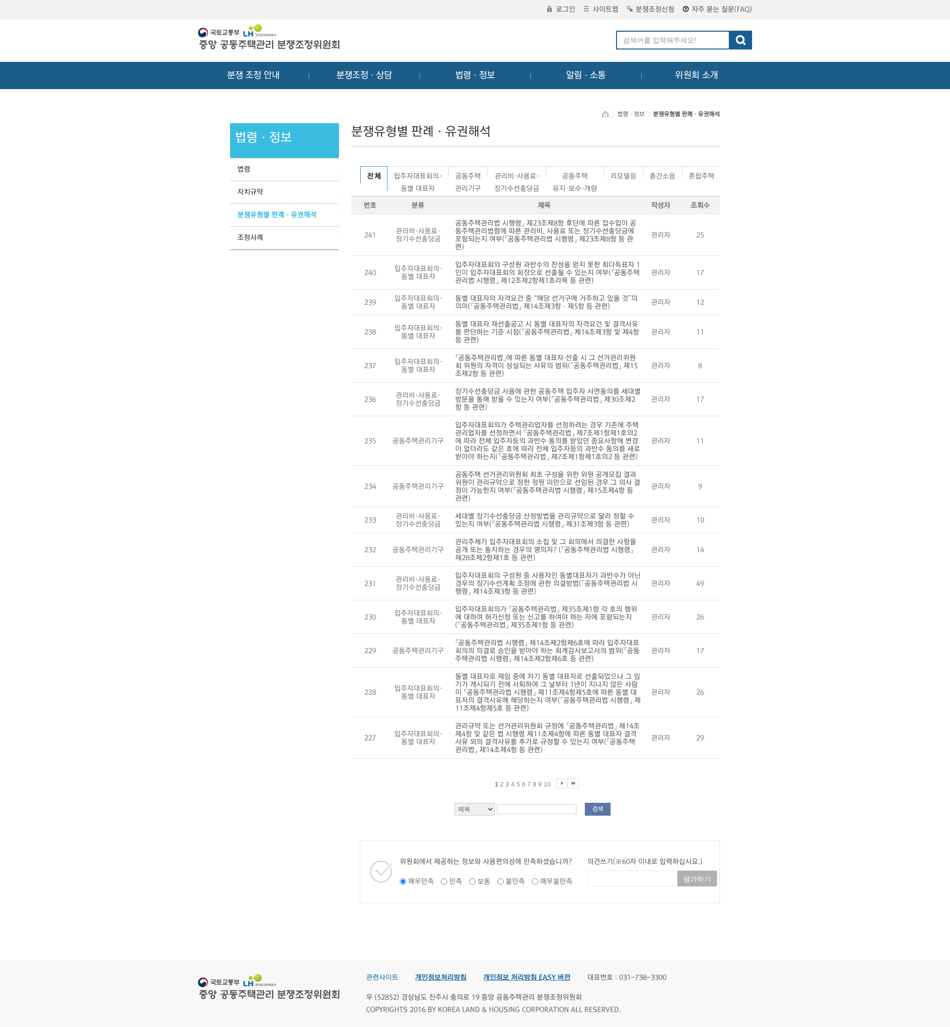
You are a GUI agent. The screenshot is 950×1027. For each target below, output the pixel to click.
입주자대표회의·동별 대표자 (418, 174)
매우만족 (421, 881)
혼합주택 (701, 174)
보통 (483, 881)
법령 (244, 169)
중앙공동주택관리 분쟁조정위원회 (269, 38)
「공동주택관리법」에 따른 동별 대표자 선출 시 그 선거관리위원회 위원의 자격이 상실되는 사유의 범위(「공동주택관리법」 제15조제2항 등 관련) (546, 366)
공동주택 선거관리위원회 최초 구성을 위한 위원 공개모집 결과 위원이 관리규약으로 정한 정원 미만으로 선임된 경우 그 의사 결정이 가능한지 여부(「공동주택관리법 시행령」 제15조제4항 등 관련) (547, 486)
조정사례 (250, 238)
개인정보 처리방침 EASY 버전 (526, 977)
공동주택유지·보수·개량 (575, 174)
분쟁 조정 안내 (253, 75)
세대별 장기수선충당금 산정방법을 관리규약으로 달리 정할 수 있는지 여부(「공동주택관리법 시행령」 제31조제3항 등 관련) (544, 520)
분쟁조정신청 (655, 9)
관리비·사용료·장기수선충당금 (516, 174)
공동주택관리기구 (468, 174)
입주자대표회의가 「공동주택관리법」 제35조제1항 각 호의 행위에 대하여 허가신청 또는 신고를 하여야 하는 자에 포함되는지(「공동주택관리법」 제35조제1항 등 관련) (546, 617)
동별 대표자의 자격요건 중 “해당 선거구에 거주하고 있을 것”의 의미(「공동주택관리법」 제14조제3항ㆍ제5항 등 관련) (546, 302)
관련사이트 (382, 977)
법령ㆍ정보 (475, 75)
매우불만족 (556, 881)
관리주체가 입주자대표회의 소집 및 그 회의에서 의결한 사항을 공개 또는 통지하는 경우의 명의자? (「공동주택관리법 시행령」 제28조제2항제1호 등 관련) (545, 550)
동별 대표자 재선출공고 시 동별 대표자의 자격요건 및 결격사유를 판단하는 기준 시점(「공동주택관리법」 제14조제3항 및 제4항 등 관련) (547, 332)
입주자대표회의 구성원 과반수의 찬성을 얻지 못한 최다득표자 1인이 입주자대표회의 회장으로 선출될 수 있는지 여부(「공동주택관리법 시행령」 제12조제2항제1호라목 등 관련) (547, 273)
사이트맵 (605, 9)
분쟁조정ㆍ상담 (364, 75)
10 (547, 784)
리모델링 (623, 174)
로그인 (565, 9)
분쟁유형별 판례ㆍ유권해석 (277, 215)
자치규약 (250, 192)
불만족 (515, 881)
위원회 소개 (696, 75)
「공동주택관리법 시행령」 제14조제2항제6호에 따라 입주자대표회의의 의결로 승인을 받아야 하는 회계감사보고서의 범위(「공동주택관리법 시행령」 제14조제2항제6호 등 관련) (547, 651)
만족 (455, 881)
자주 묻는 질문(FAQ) (722, 9)
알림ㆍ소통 (586, 75)
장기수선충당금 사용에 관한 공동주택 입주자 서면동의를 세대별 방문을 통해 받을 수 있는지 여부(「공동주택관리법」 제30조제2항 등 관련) (548, 399)
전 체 (373, 176)
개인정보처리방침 (441, 977)
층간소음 (662, 174)
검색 (597, 809)
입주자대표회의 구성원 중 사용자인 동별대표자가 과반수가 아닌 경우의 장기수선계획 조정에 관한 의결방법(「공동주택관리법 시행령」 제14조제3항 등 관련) (548, 583)
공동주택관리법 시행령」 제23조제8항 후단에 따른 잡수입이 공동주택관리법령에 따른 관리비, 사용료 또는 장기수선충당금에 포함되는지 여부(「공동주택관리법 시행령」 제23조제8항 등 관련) (545, 235)
